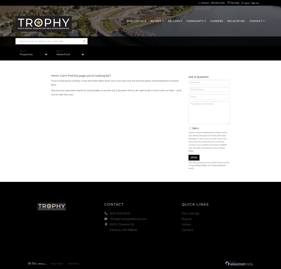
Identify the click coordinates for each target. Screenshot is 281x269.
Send (194, 157)
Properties (26, 54)
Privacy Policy (201, 165)
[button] (84, 41)
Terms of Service (219, 165)
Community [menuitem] (195, 21)
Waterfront (63, 54)
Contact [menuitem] (256, 21)
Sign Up (255, 3)
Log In (247, 3)
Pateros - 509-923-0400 (213, 3)
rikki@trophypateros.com (128, 219)
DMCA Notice (73, 264)
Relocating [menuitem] (236, 21)
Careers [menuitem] (216, 21)
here (97, 90)
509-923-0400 (120, 213)
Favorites (234, 3)
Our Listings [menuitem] (136, 21)
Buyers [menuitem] (156, 21)
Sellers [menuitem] (174, 21)
